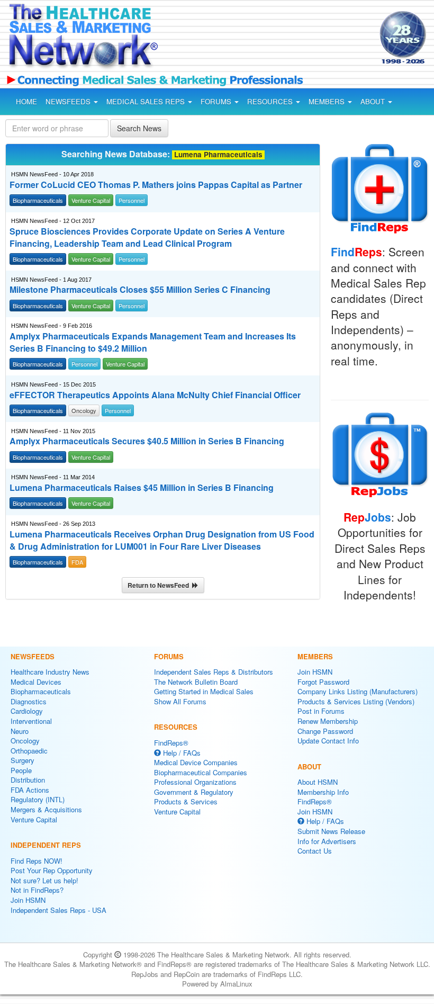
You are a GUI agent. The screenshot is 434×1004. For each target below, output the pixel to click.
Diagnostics (29, 701)
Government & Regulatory (193, 792)
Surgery (22, 760)
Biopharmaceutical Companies (200, 772)
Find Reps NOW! (36, 861)
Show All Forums (180, 701)
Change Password (325, 731)
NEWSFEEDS (69, 101)
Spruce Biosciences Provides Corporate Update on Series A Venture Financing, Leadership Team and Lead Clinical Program (147, 237)
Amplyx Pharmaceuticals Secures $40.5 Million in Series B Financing (147, 441)
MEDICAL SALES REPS (146, 101)
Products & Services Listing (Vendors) (355, 701)
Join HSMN (28, 900)
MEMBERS (328, 101)
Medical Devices (36, 682)
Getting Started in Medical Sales (204, 691)
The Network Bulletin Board (196, 682)
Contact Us (314, 851)
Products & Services (186, 801)
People (21, 770)
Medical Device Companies (196, 762)
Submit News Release (331, 831)
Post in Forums (321, 711)
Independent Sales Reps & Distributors (213, 672)
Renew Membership (327, 721)
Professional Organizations (195, 782)
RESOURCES (271, 101)
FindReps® (171, 743)
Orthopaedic (29, 751)
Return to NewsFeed (160, 585)
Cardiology (27, 711)
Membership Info (323, 792)
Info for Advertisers (326, 841)
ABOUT (373, 101)
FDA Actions (30, 790)
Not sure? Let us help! (44, 880)
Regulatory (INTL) (38, 799)
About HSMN (317, 782)
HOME (26, 101)
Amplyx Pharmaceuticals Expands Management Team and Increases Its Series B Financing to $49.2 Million (153, 342)
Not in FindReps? (37, 890)
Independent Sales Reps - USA (58, 910)
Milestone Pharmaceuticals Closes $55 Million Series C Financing (140, 289)
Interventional (31, 721)
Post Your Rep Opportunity (52, 870)
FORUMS (217, 101)
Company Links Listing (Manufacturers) (357, 691)
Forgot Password (323, 682)
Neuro (20, 731)
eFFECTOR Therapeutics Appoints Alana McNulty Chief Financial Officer (155, 395)
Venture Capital (34, 819)
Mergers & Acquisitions (46, 809)
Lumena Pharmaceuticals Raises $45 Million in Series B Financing (142, 488)
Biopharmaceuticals (41, 691)
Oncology (25, 741)
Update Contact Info (328, 741)
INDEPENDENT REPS (46, 845)
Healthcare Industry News (50, 672)
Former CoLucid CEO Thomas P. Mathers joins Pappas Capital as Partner (156, 185)
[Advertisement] (258, 39)
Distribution (28, 780)
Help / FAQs (181, 753)
